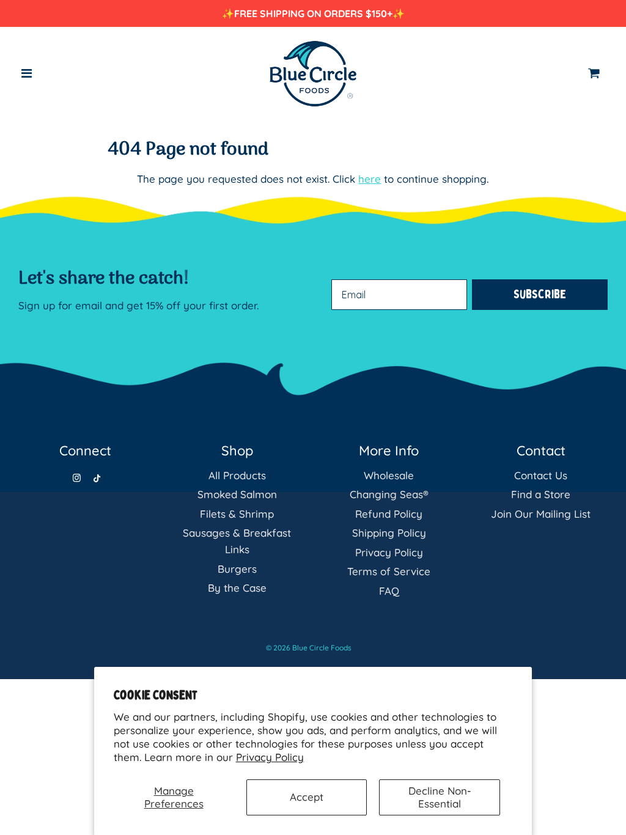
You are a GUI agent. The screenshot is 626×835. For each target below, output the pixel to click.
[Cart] (598, 73)
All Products (237, 475)
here (369, 178)
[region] (313, 13)
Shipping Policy (389, 532)
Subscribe (540, 294)
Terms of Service (388, 571)
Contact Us (540, 475)
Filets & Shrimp (237, 513)
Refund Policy (388, 513)
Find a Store (540, 494)
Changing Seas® (389, 494)
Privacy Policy (270, 757)
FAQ (389, 590)
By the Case (237, 587)
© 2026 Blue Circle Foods (309, 647)
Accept (306, 796)
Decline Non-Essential (439, 796)
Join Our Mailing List (541, 513)
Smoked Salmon (237, 494)
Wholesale (389, 475)
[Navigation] (27, 73)
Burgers (237, 568)
